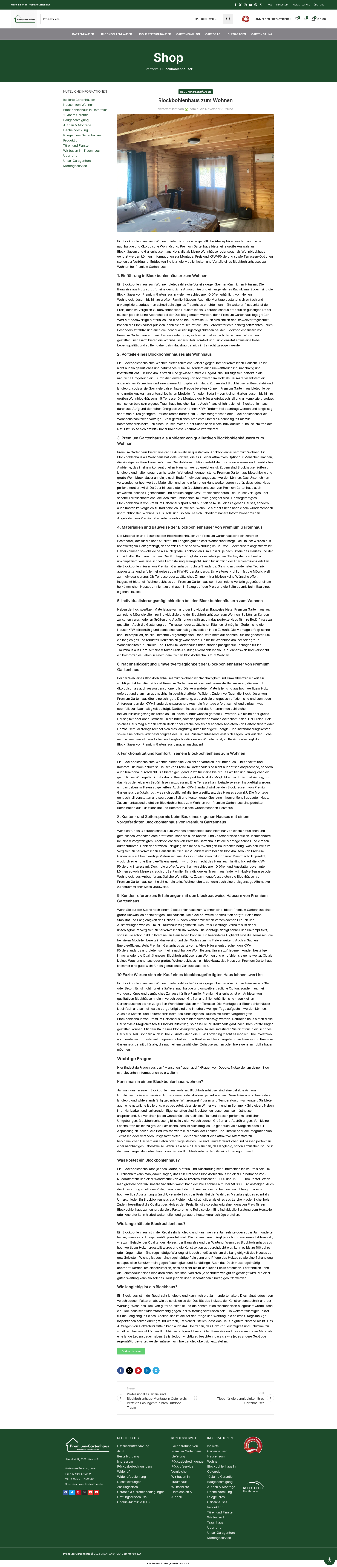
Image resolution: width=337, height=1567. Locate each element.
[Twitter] (72, 1492)
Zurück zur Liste (195, 1397)
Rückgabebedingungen (188, 1461)
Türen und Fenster (76, 145)
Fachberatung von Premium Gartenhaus (186, 1448)
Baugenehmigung (76, 120)
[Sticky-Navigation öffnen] (12, 34)
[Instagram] (84, 1492)
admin (193, 109)
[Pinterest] (78, 1492)
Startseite (152, 69)
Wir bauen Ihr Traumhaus (81, 150)
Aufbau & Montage (77, 125)
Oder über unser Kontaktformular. (84, 1483)
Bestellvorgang (128, 1456)
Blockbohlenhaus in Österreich (85, 110)
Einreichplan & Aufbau (181, 1494)
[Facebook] (65, 1492)
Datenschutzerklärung (133, 1446)
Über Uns (70, 155)
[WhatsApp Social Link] (260, 4)
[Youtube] (96, 1492)
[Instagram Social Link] (245, 4)
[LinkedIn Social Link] (147, 1370)
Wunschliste (180, 1487)
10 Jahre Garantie (75, 115)
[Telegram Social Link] (156, 1370)
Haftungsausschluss (131, 1497)
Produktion (71, 140)
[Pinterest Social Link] (255, 4)
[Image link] (245, 18)
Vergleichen (179, 1471)
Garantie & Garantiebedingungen (141, 1492)
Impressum (125, 1461)
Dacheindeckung (75, 130)
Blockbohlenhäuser (177, 69)
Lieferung (178, 1456)
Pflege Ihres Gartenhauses (82, 135)
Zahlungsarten (127, 1487)
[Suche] (228, 19)
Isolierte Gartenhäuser (79, 100)
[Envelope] (90, 1492)
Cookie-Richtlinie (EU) (133, 1502)
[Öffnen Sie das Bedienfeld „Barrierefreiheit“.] (329, 1559)
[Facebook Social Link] (236, 4)
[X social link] (240, 4)
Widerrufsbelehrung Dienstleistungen (131, 1479)
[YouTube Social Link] (250, 4)
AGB (120, 1451)
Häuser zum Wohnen (78, 105)
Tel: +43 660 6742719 (78, 1473)
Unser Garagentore (77, 161)
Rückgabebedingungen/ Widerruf (134, 1469)
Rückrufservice (182, 1466)
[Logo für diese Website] (24, 18)
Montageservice (75, 166)
